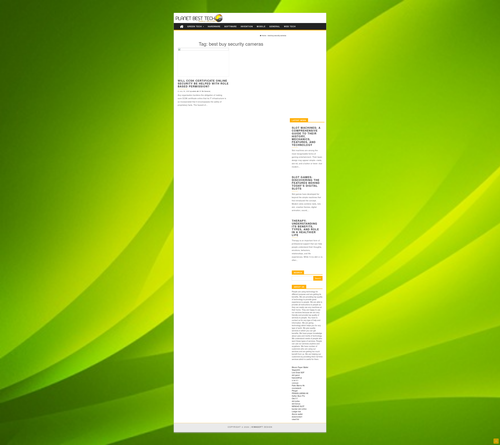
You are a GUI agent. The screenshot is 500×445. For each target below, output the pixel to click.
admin (194, 91)
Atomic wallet (297, 414)
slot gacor (296, 375)
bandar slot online (299, 409)
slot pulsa (296, 401)
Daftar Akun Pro (298, 396)
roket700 (295, 419)
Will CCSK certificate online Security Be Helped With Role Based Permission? (203, 83)
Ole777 (295, 398)
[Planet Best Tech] (181, 26)
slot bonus (296, 403)
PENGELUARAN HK (300, 393)
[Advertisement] (45, 6)
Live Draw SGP (298, 372)
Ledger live (296, 411)
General (274, 26)
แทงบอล (295, 383)
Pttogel (295, 390)
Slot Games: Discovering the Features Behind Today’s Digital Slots (306, 182)
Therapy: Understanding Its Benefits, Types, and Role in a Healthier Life (305, 228)
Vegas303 (296, 370)
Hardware (214, 26)
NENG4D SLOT (298, 406)
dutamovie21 (297, 416)
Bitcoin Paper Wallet (300, 367)
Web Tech (290, 26)
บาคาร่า (295, 380)
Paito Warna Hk (298, 385)
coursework (296, 388)
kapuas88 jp (297, 377)
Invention (247, 26)
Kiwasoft (257, 427)
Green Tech (195, 26)
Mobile (261, 26)
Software (230, 26)
